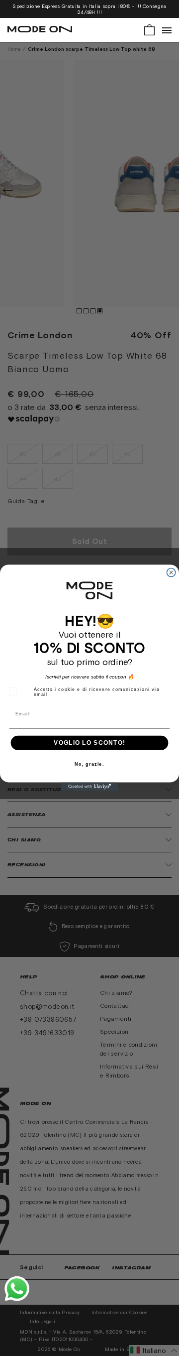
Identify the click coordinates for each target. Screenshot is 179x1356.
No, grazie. (89, 764)
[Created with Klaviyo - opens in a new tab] (89, 787)
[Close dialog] (171, 572)
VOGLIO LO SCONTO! (89, 743)
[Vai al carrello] (149, 29)
